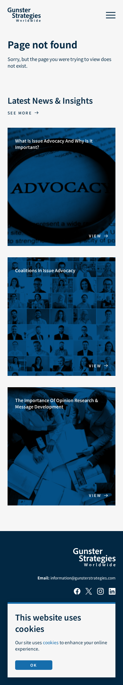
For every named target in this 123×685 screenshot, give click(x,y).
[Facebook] (77, 593)
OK (33, 665)
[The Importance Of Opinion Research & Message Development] (61, 446)
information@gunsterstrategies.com (82, 577)
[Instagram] (100, 593)
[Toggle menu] (110, 15)
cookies (51, 642)
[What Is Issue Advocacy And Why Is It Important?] (61, 187)
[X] (88, 593)
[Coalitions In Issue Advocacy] (61, 316)
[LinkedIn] (112, 593)
